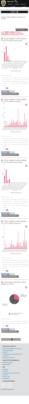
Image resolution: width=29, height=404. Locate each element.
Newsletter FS (6, 378)
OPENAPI (17, 4)
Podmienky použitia (7, 362)
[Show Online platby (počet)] (16, 192)
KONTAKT (23, 4)
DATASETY (10, 4)
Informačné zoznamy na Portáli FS (11, 373)
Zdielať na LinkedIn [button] (5, 91)
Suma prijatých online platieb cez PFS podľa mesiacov (13, 100)
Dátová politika (6, 364)
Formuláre (5, 371)
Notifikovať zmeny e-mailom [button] (10, 93)
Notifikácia (5, 369)
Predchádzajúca (6, 339)
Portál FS (5, 352)
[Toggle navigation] (17, 12)
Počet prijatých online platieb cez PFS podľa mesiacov (13, 222)
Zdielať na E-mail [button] (13, 91)
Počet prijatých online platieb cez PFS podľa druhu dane (13, 161)
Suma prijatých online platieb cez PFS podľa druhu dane (13, 39)
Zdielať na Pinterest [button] (8, 91)
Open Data (10, 1)
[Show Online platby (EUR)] (16, 70)
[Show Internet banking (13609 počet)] (16, 313)
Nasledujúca (17, 339)
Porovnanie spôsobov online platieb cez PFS (13, 283)
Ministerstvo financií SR (8, 357)
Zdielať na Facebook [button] (2, 91)
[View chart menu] (26, 44)
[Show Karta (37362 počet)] (14, 314)
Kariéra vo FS (6, 376)
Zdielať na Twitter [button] (11, 91)
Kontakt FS (5, 374)
